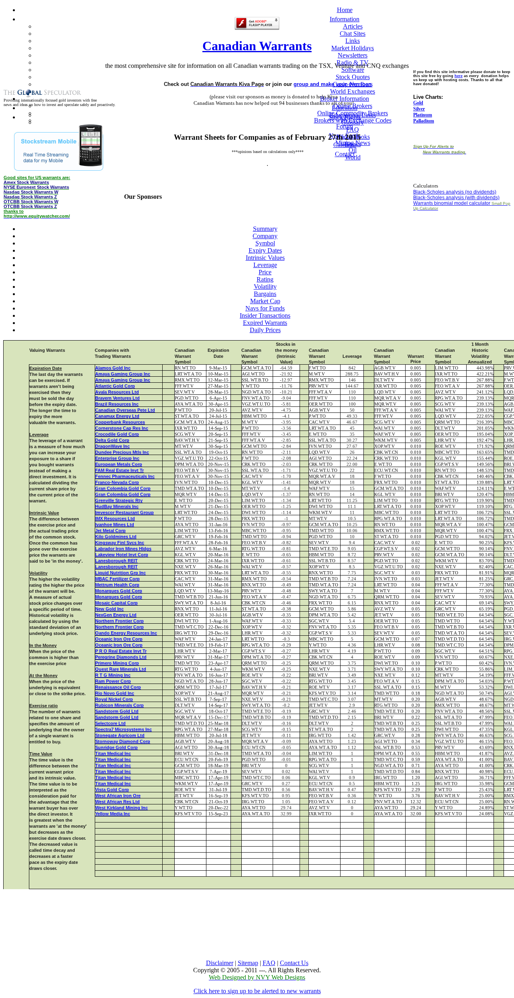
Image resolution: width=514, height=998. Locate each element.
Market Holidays (352, 48)
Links (352, 40)
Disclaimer (219, 962)
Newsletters (352, 55)
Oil (353, 150)
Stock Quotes (353, 76)
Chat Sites (352, 33)
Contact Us (294, 962)
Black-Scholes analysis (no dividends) (454, 192)
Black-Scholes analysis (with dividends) (456, 197)
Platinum (422, 115)
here (459, 76)
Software (352, 69)
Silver (419, 109)
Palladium (423, 121)
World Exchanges (352, 91)
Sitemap (248, 962)
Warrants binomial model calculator (451, 203)
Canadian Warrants (257, 46)
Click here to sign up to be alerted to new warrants (257, 991)
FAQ (269, 962)
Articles (353, 26)
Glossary (352, 122)
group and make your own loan (332, 84)
